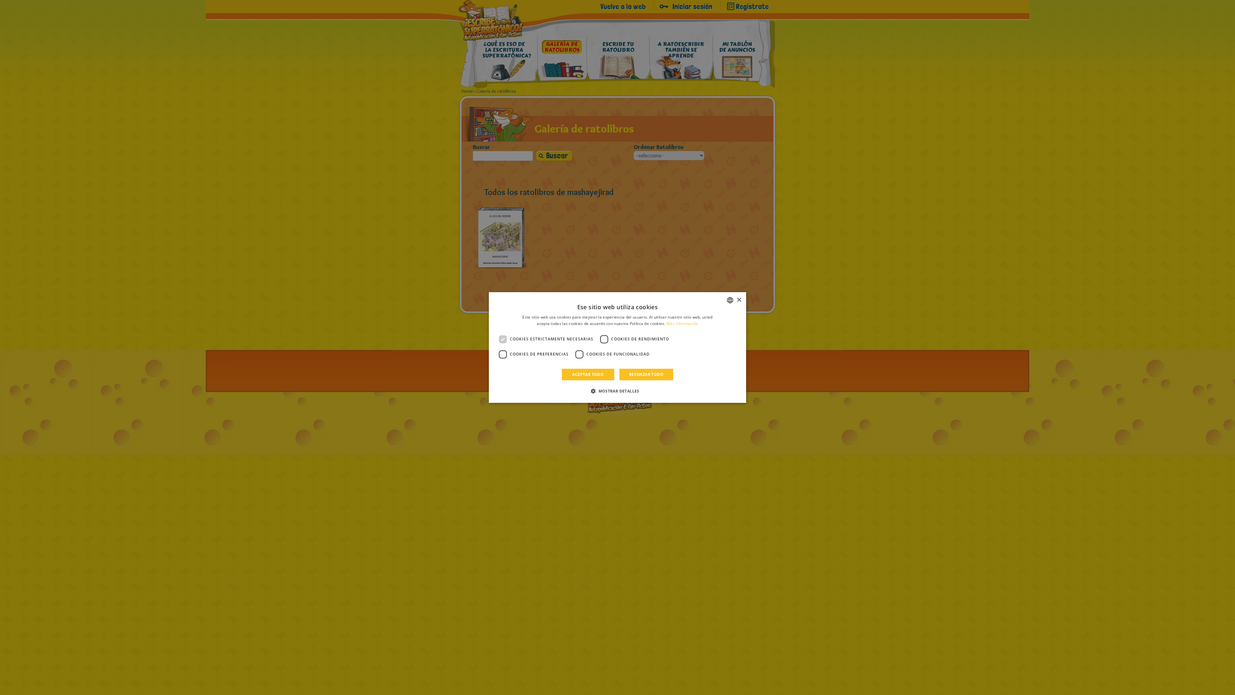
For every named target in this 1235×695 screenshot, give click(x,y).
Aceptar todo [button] (588, 374)
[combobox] (730, 300)
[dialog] (617, 347)
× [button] (738, 300)
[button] (617, 391)
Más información (682, 323)
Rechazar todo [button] (646, 374)
